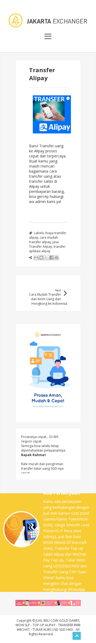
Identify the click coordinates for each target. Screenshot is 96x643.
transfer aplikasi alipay (47, 248)
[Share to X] (46, 257)
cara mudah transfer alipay (43, 239)
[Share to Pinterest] (56, 257)
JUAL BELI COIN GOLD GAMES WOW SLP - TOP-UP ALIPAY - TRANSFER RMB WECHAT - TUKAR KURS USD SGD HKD (48, 625)
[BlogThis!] (41, 257)
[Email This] (36, 257)
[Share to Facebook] (51, 257)
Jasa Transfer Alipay (44, 244)
